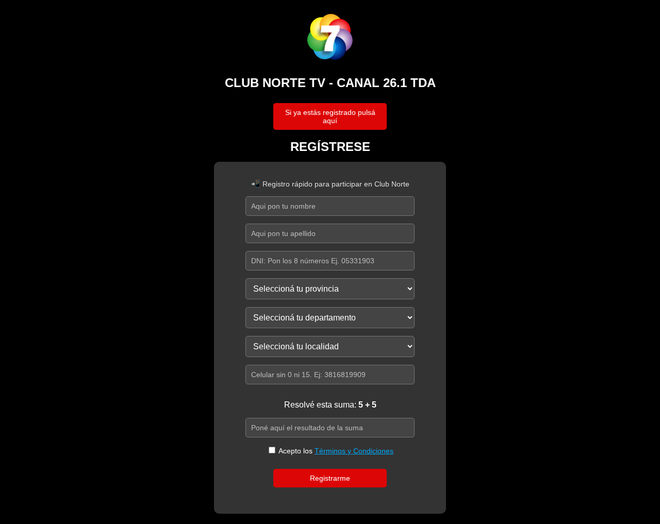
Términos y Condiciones (354, 451)
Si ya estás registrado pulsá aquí (330, 116)
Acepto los (335, 451)
